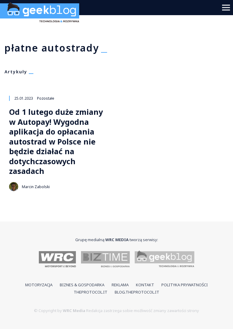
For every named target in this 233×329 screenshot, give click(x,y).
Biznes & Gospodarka (82, 284)
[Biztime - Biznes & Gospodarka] (105, 260)
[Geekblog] (42, 25)
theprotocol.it (90, 292)
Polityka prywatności (184, 284)
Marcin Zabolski (36, 186)
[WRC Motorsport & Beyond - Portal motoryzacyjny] (57, 260)
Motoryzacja (38, 284)
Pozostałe (45, 98)
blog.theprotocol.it (137, 292)
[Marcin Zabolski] (13, 186)
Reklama (120, 284)
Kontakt (145, 284)
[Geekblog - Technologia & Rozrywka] (164, 260)
